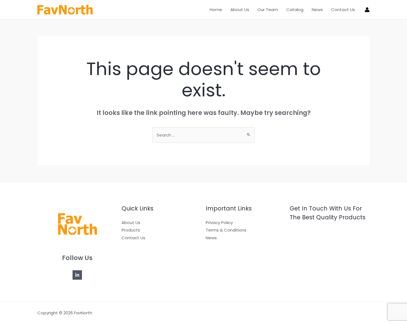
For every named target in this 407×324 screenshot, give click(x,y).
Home (216, 9)
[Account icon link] (367, 9)
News (317, 9)
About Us (239, 9)
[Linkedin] (77, 275)
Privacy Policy (219, 222)
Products (131, 230)
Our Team (267, 9)
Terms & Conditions (226, 230)
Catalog (294, 9)
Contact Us (343, 9)
